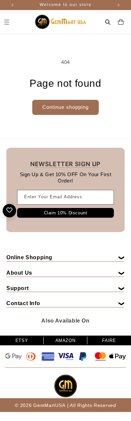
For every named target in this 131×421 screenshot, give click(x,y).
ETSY (21, 340)
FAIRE (109, 340)
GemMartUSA (49, 405)
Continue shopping (65, 107)
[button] (107, 22)
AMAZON (65, 340)
